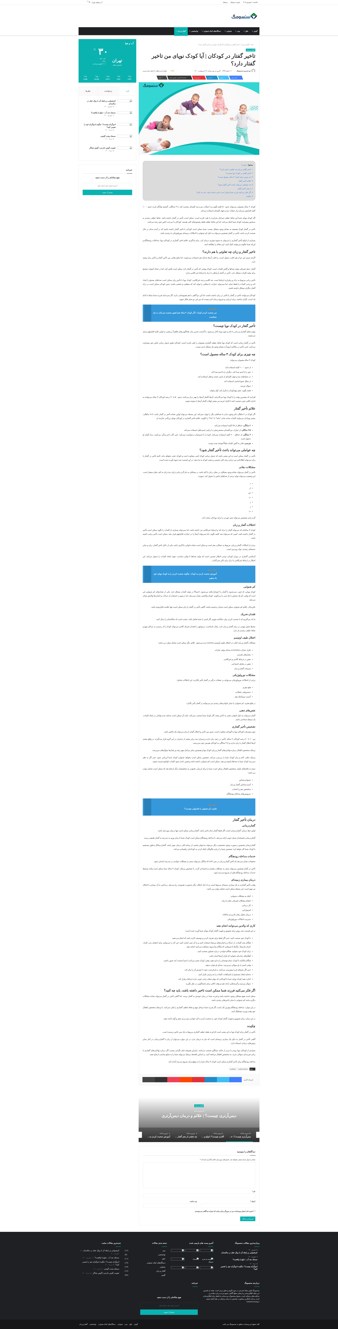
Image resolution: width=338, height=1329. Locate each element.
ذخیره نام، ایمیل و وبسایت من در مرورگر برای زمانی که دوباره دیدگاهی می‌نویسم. (224, 1211)
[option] (199, 1115)
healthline (233, 1069)
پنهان (244, 165)
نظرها (88, 91)
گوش (255, 31)
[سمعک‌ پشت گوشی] (125, 140)
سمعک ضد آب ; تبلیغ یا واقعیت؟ (103, 113)
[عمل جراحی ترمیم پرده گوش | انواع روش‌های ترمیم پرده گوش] (177, 1270)
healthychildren (243, 1069)
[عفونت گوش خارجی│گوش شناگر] (125, 151)
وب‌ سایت (193, 1201)
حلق (246, 31)
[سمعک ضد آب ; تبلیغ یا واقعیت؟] (125, 116)
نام (253, 1191)
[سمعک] (192, 1261)
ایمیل (252, 1201)
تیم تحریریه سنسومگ (244, 71)
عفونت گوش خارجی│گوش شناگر (102, 148)
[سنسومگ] (244, 16)
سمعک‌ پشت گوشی (108, 136)
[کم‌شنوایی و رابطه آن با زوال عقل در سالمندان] (125, 104)
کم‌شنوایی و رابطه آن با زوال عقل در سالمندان (101, 1251)
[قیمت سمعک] (206, 1261)
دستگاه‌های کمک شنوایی (212, 31)
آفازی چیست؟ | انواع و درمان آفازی (199, 1116)
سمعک (225, 2)
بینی (238, 31)
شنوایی (229, 31)
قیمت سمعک (235, 2)
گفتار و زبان (181, 31)
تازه (127, 91)
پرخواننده (108, 91)
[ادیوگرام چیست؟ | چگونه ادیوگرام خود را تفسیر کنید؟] (125, 128)
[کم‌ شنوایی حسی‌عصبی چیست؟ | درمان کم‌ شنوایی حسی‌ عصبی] (192, 1253)
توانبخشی (194, 31)
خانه (252, 45)
